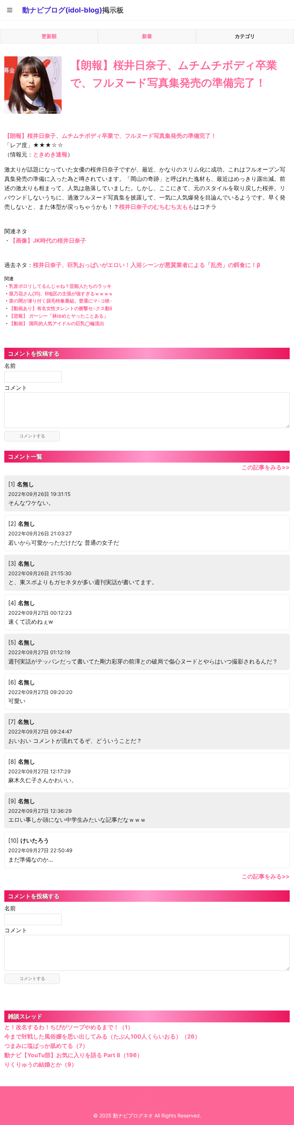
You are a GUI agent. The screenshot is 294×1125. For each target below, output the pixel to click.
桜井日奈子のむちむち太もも (156, 206)
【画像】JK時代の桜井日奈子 (48, 240)
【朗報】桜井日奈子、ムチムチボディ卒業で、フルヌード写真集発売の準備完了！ (110, 135)
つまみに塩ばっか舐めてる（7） (46, 1045)
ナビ (147, 1095)
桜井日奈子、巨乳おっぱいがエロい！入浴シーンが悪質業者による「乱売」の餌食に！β (146, 264)
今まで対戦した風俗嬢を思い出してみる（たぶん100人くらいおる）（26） (102, 1036)
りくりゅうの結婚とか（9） (40, 1064)
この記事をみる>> (266, 467)
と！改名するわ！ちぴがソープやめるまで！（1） (68, 1027)
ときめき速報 (50, 154)
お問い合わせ (147, 1105)
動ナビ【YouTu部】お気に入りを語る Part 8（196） (73, 1055)
